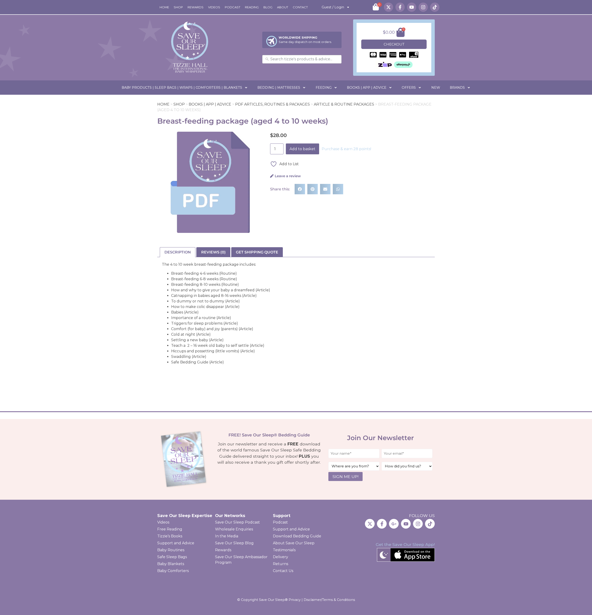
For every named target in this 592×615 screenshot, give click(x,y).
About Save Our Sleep (293, 543)
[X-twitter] (388, 7)
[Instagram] (423, 7)
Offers (409, 87)
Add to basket (302, 149)
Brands (457, 87)
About (282, 7)
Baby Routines (170, 550)
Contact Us (283, 571)
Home (164, 7)
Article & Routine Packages (344, 104)
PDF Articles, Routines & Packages (272, 104)
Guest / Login (333, 7)
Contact (300, 7)
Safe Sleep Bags (172, 557)
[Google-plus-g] (394, 524)
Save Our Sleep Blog (234, 543)
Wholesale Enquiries (234, 529)
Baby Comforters (173, 571)
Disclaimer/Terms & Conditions (329, 600)
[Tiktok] (434, 7)
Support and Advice (175, 543)
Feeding (324, 87)
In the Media (226, 536)
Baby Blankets (170, 564)
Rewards (196, 7)
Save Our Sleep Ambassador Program (241, 560)
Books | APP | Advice (366, 87)
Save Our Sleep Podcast (237, 522)
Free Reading (169, 529)
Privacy (295, 600)
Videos (214, 7)
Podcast (232, 7)
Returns (280, 564)
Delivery (280, 557)
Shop (178, 7)
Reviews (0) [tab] (213, 252)
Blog (267, 7)
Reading (252, 7)
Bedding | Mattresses (278, 87)
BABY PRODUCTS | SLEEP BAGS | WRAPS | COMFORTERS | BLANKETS (182, 87)
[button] (300, 189)
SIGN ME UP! (345, 476)
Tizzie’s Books (169, 536)
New (435, 87)
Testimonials (284, 550)
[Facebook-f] (400, 7)
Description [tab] (177, 252)
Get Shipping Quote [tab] (257, 252)
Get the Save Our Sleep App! (405, 544)
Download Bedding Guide (297, 536)
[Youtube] (411, 7)
